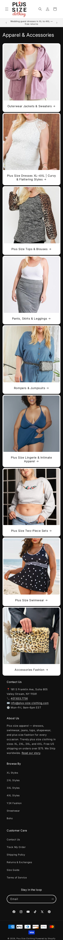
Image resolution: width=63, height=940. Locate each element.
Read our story (31, 753)
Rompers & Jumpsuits (29, 388)
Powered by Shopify (45, 938)
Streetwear (13, 810)
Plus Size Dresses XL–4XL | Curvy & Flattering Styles (31, 177)
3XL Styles (13, 787)
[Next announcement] (56, 22)
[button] (6, 9)
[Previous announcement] (6, 22)
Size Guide (13, 869)
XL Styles (12, 772)
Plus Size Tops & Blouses (29, 249)
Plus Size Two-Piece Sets (29, 530)
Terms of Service (17, 877)
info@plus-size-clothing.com (30, 703)
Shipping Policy (16, 854)
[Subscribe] (52, 899)
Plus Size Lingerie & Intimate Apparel (31, 459)
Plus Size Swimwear (29, 600)
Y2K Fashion (14, 803)
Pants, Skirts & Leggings (29, 318)
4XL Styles (13, 795)
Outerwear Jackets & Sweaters (29, 106)
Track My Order (16, 847)
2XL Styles (13, 780)
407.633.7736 (19, 698)
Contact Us (13, 839)
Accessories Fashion (29, 669)
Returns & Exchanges (19, 862)
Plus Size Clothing (25, 938)
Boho (10, 818)
